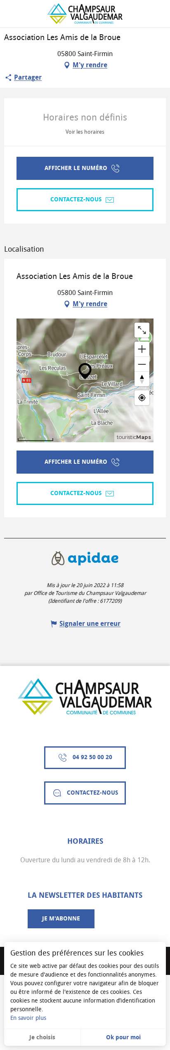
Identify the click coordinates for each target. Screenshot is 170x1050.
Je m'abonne (61, 918)
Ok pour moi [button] (123, 1037)
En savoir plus (28, 1018)
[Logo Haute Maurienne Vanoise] (85, 696)
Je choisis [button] (42, 1037)
